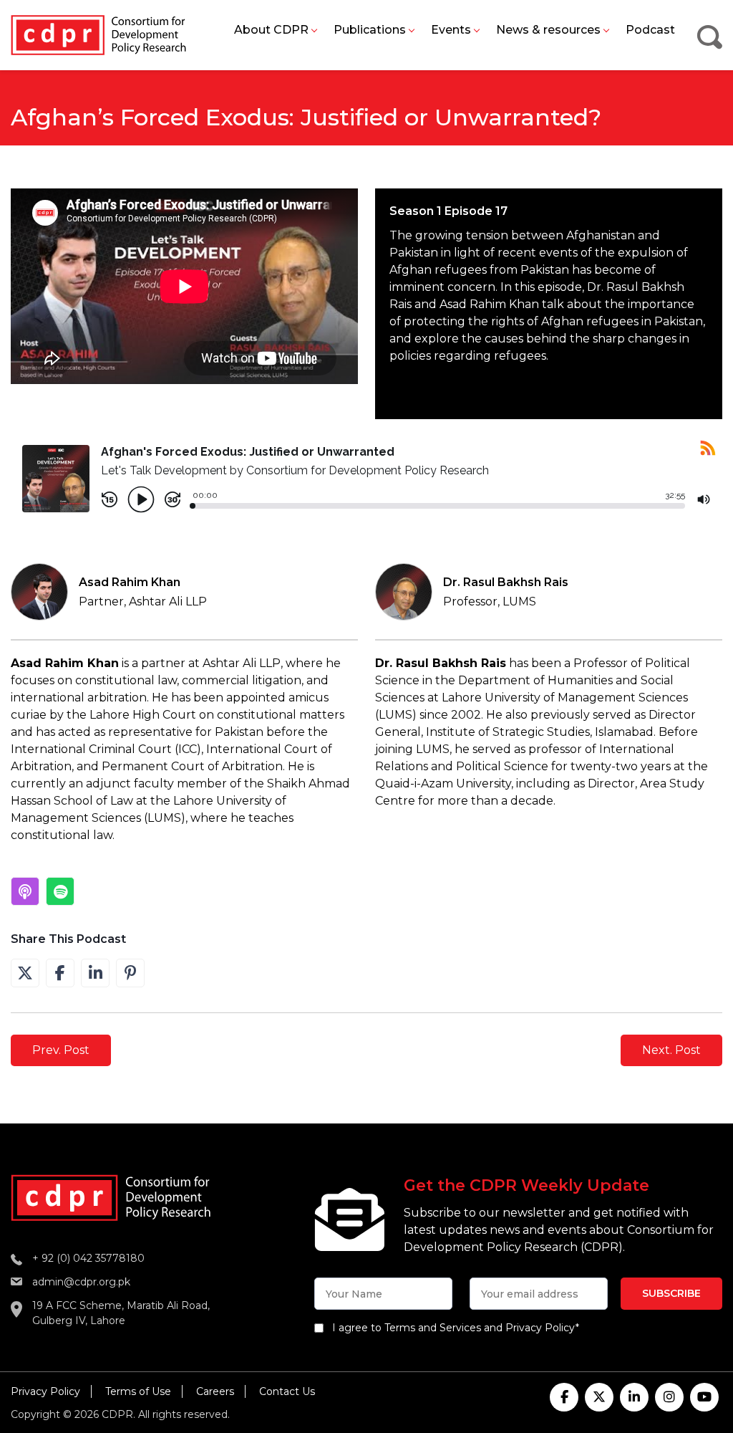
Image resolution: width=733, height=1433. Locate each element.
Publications (370, 30)
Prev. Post (60, 1050)
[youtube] (704, 1397)
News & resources (548, 30)
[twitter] (599, 1397)
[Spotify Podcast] (60, 891)
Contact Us (287, 1391)
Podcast (650, 30)
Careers (215, 1391)
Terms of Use (138, 1391)
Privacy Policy (45, 1391)
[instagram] (669, 1397)
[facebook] (564, 1397)
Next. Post (671, 1050)
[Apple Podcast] (25, 891)
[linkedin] (634, 1397)
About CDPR (271, 30)
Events (451, 30)
